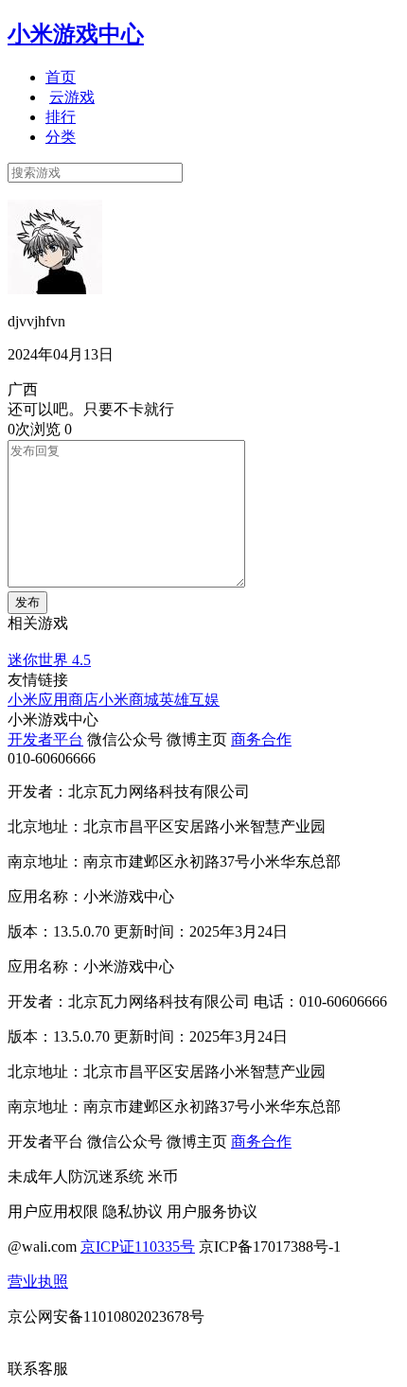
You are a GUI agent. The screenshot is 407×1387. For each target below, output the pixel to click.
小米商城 (128, 700)
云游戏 (72, 97)
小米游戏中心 (76, 34)
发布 (27, 602)
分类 (60, 137)
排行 (60, 117)
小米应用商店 (53, 700)
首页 (60, 77)
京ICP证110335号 (137, 1246)
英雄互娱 (189, 700)
